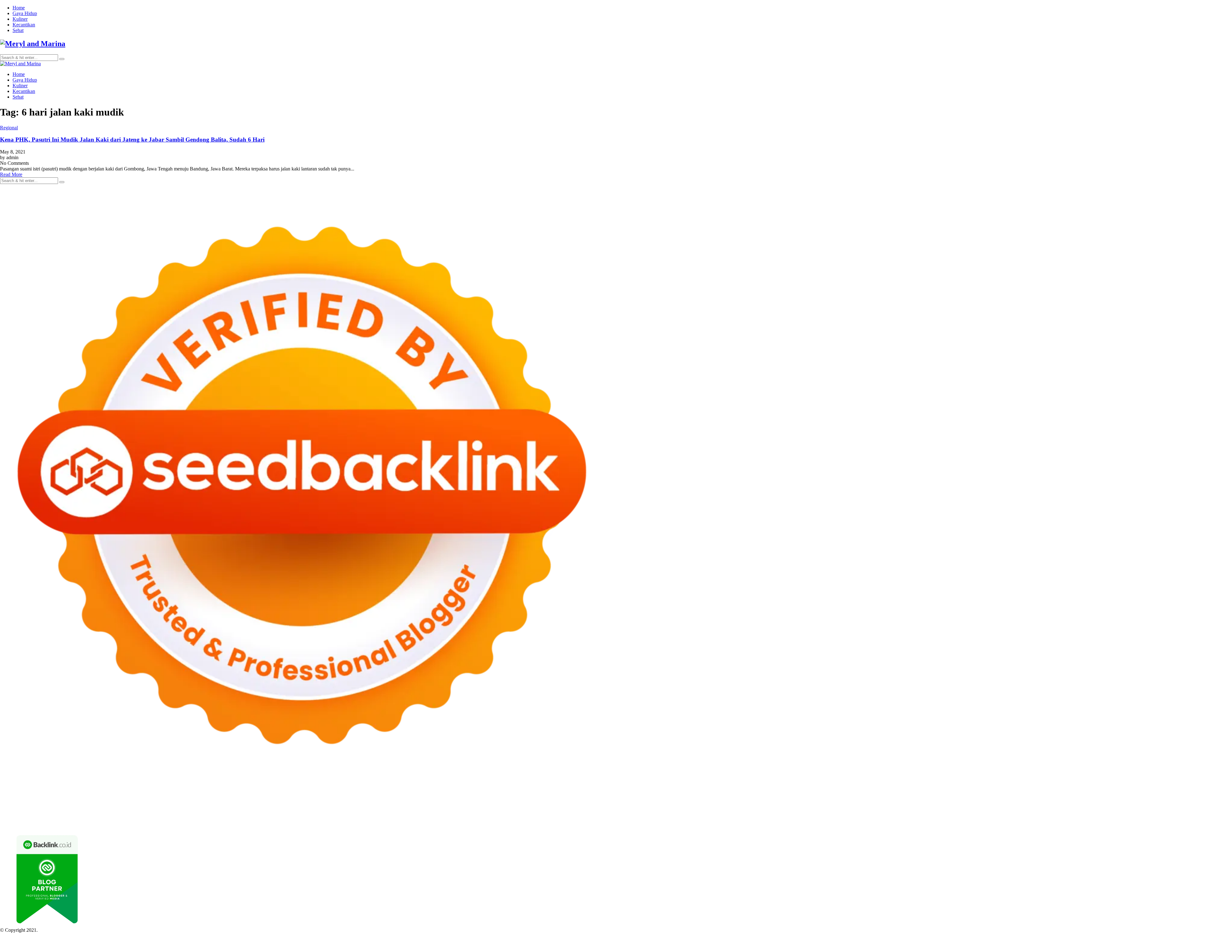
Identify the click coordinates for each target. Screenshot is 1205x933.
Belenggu (540, 818)
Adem (676, 818)
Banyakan (944, 818)
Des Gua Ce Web (68, 812)
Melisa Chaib (1076, 795)
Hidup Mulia (725, 801)
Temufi (1134, 801)
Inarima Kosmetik (511, 807)
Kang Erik (339, 812)
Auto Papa (713, 795)
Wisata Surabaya (225, 812)
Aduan (647, 818)
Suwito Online (456, 812)
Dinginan (923, 818)
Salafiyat (880, 795)
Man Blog (418, 812)
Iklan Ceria (901, 795)
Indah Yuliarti (165, 818)
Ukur (840, 818)
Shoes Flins (185, 807)
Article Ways (320, 807)
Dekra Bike (345, 807)
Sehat (18, 30)
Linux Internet (35, 812)
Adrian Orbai (945, 801)
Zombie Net (476, 801)
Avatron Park (738, 795)
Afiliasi (247, 818)
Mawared (437, 807)
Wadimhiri (564, 795)
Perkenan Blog (71, 824)
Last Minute (481, 807)
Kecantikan (24, 24)
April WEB (59, 801)
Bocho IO (1063, 807)
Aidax (235, 801)
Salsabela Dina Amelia (925, 812)
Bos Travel (254, 812)
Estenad (276, 801)
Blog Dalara (791, 795)
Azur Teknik (53, 795)
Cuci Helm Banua (646, 812)
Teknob (298, 812)
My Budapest (983, 807)
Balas (450, 818)
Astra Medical (624, 807)
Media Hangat (242, 824)
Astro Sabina (765, 795)
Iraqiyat (144, 807)
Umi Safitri (139, 818)
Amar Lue (1177, 801)
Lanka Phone (152, 795)
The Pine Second (1001, 801)
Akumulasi (353, 818)
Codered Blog (99, 807)
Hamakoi (294, 801)
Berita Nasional (1019, 812)
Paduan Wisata (53, 818)
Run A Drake (1011, 807)
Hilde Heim (541, 795)
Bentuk (570, 818)
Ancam (372, 818)
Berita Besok (1100, 812)
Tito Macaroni (137, 812)
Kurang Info (961, 812)
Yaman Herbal (868, 807)
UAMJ (822, 807)
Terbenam (506, 818)
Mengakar (693, 818)
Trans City (317, 812)
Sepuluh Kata (13, 824)
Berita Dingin (41, 824)
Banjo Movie (1039, 807)
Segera (1060, 818)
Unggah (797, 818)
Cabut (602, 818)
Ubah (811, 818)
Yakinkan (1043, 818)
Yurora (1097, 795)
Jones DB (197, 812)
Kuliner (20, 19)
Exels (836, 801)
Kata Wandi (677, 812)
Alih (323, 818)
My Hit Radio (143, 801)
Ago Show (701, 801)
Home (19, 7)
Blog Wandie (889, 812)
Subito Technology (290, 795)
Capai (782, 818)
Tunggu (826, 818)
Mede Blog (73, 807)
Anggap (726, 818)
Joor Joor (243, 807)
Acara (261, 818)
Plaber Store (411, 795)
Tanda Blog (125, 824)
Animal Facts (801, 807)
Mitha (1159, 795)
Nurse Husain (409, 801)
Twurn (811, 795)
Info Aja (187, 818)
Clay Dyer (1084, 807)
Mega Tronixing (1035, 801)
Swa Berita (1027, 795)
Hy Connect (255, 801)
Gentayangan (886, 818)
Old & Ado (747, 807)
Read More (11, 174)
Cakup (632, 818)
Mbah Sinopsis (1181, 795)
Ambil (335, 818)
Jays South (23, 801)
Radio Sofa (511, 812)
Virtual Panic (381, 801)
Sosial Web (1126, 812)
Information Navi (170, 812)
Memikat (1005, 818)
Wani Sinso (83, 801)
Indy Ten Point (567, 807)
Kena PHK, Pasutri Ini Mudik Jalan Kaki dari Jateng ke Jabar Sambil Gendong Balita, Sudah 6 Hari (132, 139)
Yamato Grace (950, 795)
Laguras (822, 801)
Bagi (425, 818)
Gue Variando (773, 807)
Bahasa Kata (269, 824)
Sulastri (431, 801)
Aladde (103, 801)
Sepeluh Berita (153, 824)
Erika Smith (971, 801)
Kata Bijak (1141, 795)
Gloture (873, 801)
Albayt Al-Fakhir (685, 795)
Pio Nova (162, 807)
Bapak (906, 818)
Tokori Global (922, 807)
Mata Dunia (277, 812)
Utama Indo (199, 801)
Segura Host (1064, 801)
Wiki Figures (322, 795)
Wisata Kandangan (855, 812)
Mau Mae (360, 812)
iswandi (530, 812)
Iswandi (619, 812)
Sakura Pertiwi (84, 818)
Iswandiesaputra (556, 812)
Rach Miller (800, 801)
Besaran (964, 818)
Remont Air (1143, 807)
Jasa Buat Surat (319, 801)
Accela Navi (485, 795)
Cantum (617, 818)
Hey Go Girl (196, 795)
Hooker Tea (1114, 801)
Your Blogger (1151, 812)
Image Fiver (110, 795)
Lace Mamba (224, 795)
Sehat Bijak (208, 818)
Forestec (1104, 807)
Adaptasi (277, 818)
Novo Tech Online (507, 801)
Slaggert (119, 801)
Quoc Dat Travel (650, 795)
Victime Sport (652, 807)
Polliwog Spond (254, 795)
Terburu (587, 818)
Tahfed (378, 812)
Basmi (437, 818)
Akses (710, 818)
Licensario (541, 807)
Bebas (523, 818)
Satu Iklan (1176, 812)
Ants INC (585, 795)
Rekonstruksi (676, 801)
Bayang (465, 818)
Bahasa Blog (100, 824)
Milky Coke (722, 807)
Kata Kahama (856, 795)
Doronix (174, 795)
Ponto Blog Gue (270, 807)
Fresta (41, 801)
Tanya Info (216, 824)
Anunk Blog (27, 795)
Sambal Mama (172, 801)
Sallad (606, 801)
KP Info (220, 801)
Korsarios (458, 807)
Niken (435, 812)
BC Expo (296, 807)
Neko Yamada (351, 795)
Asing (402, 818)
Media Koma (1073, 812)
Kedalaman (984, 818)
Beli (478, 818)
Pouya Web (48, 807)
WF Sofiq (623, 801)
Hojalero (536, 801)
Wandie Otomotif (764, 812)
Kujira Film (1154, 801)
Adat (292, 818)
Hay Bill (1122, 807)
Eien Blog (588, 801)
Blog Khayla (823, 812)
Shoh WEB (451, 801)
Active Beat (895, 807)
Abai (302, 818)
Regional (9, 127)
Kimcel (130, 795)
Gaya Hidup (25, 13)
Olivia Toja (1050, 795)
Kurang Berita (989, 812)
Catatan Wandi (704, 812)
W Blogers (924, 795)
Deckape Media (953, 807)
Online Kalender (374, 807)
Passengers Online (615, 795)
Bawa (489, 818)
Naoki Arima (1169, 807)
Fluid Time (125, 807)
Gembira (1024, 818)
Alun (313, 818)
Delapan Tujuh (82, 795)
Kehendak (1092, 818)
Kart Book (853, 801)
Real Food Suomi (409, 807)
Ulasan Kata (859, 818)
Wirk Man (396, 812)
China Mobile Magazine (764, 801)
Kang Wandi (733, 812)
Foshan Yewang (382, 795)
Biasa (556, 818)
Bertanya (230, 818)
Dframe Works (513, 795)
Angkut (387, 818)
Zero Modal (436, 795)
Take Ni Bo (460, 795)
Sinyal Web (1047, 812)
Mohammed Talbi (215, 807)
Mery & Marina (561, 801)
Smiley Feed (918, 801)
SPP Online (893, 801)
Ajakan (662, 818)
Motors (7, 795)
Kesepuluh (1114, 818)
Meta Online (1117, 795)
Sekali (1074, 818)
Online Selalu (24, 818)
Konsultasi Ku (1179, 818)
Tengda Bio (1089, 801)
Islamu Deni (977, 795)
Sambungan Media (1145, 818)
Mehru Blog (1003, 795)
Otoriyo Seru (696, 807)
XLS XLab (841, 807)
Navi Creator (485, 812)
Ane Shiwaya (22, 807)
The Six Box (596, 807)
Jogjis (5, 801)
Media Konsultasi (186, 824)
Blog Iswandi (795, 812)
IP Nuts (674, 807)
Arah (414, 818)
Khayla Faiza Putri (591, 812)
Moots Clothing (351, 801)
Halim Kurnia (113, 818)
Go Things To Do (104, 812)
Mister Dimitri (648, 801)
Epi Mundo (830, 795)
